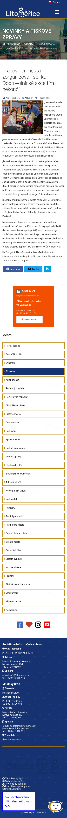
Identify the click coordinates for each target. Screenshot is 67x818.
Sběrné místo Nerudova (17, 584)
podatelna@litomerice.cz (23, 726)
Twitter (35, 269)
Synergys (10, 363)
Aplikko (22, 778)
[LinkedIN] (47, 269)
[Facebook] (20, 625)
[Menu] (57, 12)
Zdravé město (12, 542)
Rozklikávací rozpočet (16, 397)
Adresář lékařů (13, 482)
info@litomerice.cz (19, 675)
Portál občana (12, 346)
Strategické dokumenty (17, 473)
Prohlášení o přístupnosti (18, 786)
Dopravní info (12, 422)
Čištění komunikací (15, 405)
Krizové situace (13, 567)
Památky (10, 507)
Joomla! (22, 783)
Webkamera (11, 593)
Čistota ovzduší (13, 559)
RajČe (21, 781)
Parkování (10, 431)
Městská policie (13, 601)
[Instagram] (38, 625)
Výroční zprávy (13, 456)
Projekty (9, 576)
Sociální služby (13, 550)
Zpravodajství (12, 439)
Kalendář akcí (12, 380)
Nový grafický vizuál (15, 490)
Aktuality (29, 98)
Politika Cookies (13, 789)
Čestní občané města (16, 533)
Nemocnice (11, 610)
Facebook (15, 269)
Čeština (56, 2)
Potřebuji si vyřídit (14, 388)
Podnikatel (11, 499)
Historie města (13, 414)
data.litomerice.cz (11, 739)
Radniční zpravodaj (15, 448)
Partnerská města (14, 524)
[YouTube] (47, 625)
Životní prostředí (13, 516)
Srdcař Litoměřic (14, 354)
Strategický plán (13, 465)
